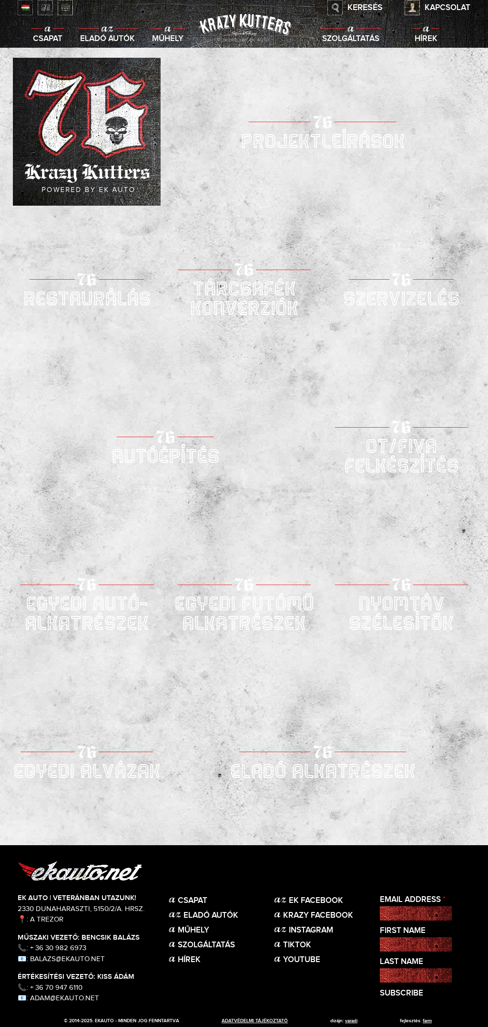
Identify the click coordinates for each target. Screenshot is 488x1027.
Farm (427, 1020)
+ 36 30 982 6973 (58, 948)
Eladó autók (107, 39)
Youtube (301, 960)
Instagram (311, 930)
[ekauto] (244, 28)
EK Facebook (316, 901)
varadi (351, 1020)
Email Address (413, 900)
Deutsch (65, 7)
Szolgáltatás (350, 39)
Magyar (25, 7)
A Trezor (46, 919)
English (45, 7)
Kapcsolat (447, 8)
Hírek (426, 39)
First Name (403, 931)
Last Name (401, 962)
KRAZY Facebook (318, 916)
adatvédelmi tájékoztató (255, 1020)
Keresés (365, 7)
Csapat (47, 39)
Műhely (167, 39)
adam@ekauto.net (64, 998)
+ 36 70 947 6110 (56, 987)
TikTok (297, 945)
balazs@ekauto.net (67, 959)
